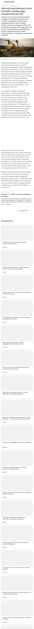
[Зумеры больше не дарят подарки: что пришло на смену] (17, 612)
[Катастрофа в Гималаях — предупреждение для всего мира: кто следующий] (17, 262)
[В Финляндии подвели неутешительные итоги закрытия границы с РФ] (17, 587)
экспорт (23, 74)
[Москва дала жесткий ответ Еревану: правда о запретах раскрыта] (17, 487)
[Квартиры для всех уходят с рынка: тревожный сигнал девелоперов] (17, 337)
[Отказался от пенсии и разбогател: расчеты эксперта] (17, 562)
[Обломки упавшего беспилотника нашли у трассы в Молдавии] (17, 537)
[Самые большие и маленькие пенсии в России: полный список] (17, 237)
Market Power (14, 5)
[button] (17, 48)
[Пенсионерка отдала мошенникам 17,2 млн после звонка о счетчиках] (17, 362)
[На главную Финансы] (10, 2)
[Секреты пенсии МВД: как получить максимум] (17, 437)
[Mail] (5, 2)
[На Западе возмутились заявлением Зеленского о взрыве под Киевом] (17, 512)
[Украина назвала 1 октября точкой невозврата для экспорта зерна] (17, 287)
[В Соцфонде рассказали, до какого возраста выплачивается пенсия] (17, 312)
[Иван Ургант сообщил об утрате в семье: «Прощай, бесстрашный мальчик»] (17, 387)
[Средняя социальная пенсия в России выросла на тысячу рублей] (17, 462)
